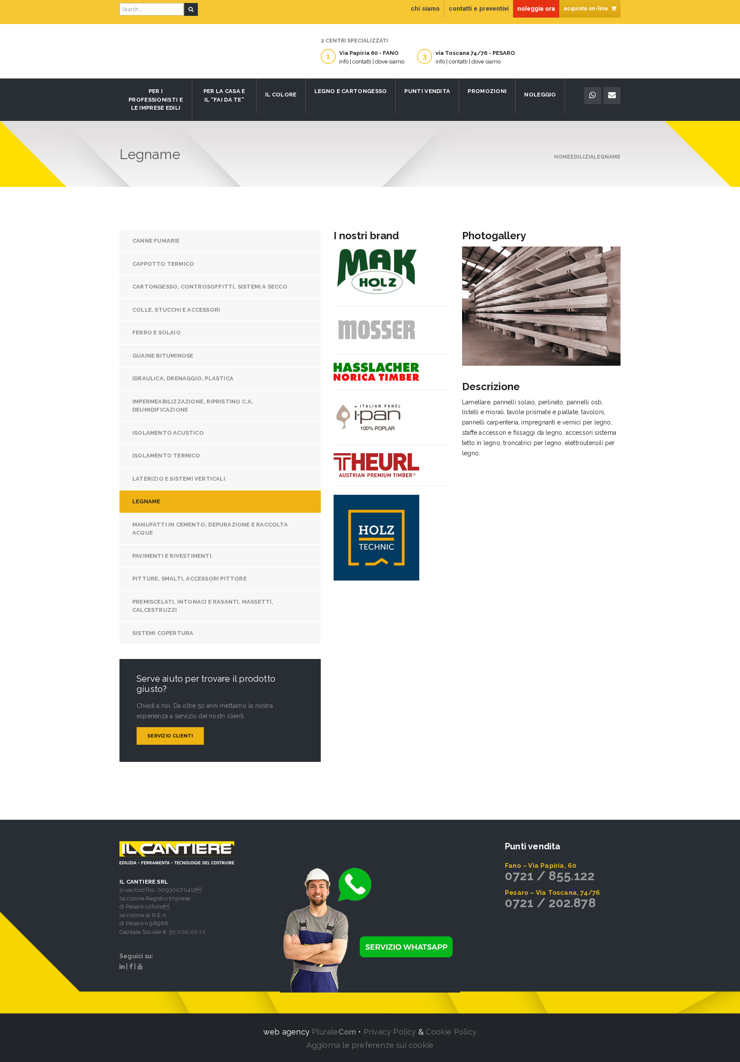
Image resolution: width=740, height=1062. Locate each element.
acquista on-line (586, 8)
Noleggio (540, 94)
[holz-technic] (376, 538)
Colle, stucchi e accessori (176, 310)
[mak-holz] (376, 272)
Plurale (334, 1031)
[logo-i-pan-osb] (369, 417)
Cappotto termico (163, 264)
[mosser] (376, 330)
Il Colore (281, 94)
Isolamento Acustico (168, 433)
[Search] (191, 9)
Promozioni (487, 91)
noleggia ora (536, 8)
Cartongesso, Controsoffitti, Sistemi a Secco (209, 286)
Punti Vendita (427, 91)
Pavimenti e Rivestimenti (172, 556)
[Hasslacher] (376, 372)
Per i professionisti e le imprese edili (155, 99)
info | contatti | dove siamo (371, 61)
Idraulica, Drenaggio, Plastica (182, 378)
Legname (146, 501)
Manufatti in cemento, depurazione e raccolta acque (210, 528)
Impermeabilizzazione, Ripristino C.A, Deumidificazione (192, 405)
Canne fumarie (156, 241)
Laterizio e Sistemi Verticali (178, 478)
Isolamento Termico (166, 455)
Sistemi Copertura (162, 633)
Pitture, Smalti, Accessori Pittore (189, 578)
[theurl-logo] (376, 465)
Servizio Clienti (170, 736)
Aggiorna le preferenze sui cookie (370, 1045)
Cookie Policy (451, 1031)
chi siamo (425, 8)
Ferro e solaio (156, 332)
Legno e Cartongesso (350, 91)
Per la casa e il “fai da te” (224, 95)
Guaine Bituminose (162, 355)
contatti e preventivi (479, 8)
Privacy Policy (390, 1031)
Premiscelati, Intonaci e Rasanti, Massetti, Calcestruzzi (203, 606)
